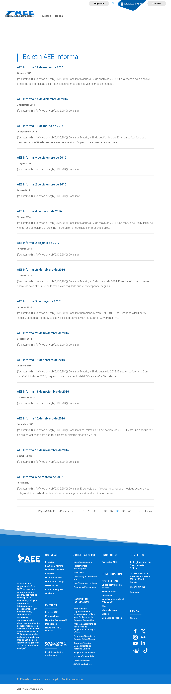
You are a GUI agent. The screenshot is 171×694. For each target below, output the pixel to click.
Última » (148, 511)
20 (89, 511)
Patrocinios (51, 624)
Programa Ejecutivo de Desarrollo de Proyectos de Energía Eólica (84, 628)
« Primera (64, 511)
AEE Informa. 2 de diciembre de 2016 (41, 184)
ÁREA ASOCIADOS (133, 4)
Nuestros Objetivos (54, 569)
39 (123, 511)
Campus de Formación (18, 16)
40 (129, 511)
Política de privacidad (29, 679)
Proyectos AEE (109, 562)
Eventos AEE (51, 612)
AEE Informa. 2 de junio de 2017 (38, 243)
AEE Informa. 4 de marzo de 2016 (39, 211)
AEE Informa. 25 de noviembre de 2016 (43, 333)
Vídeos (105, 614)
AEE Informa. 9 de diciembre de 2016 (41, 157)
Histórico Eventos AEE (56, 620)
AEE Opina (107, 595)
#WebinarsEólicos (82, 664)
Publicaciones (109, 591)
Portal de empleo (54, 589)
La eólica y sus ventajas (85, 583)
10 (82, 511)
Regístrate (99, 3)
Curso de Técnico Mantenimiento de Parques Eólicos (82, 646)
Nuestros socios (53, 577)
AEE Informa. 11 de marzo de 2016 (40, 126)
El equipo (49, 562)
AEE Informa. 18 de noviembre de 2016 (43, 391)
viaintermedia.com (33, 689)
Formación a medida (83, 656)
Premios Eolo (52, 616)
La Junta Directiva (54, 566)
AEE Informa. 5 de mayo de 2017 (38, 301)
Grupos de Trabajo (54, 581)
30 (95, 511)
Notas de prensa (110, 581)
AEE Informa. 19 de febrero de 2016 (41, 360)
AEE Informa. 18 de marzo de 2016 (40, 67)
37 (111, 511)
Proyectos (45, 16)
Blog (104, 606)
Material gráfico (109, 610)
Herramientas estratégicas (80, 567)
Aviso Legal (51, 679)
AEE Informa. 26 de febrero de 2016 (41, 269)
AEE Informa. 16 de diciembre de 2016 (42, 99)
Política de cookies (72, 679)
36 (105, 511)
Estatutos (49, 573)
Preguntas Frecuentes (84, 587)
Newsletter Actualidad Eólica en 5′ (113, 600)
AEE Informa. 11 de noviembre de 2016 (43, 450)
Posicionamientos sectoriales (54, 653)
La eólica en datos (82, 562)
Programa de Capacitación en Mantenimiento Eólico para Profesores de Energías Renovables (84, 614)
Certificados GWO (82, 660)
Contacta (156, 3)
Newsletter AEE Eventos (53, 629)
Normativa (78, 572)
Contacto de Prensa (112, 618)
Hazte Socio (51, 585)
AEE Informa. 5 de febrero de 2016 (40, 477)
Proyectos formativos (84, 652)
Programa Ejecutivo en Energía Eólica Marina (84, 637)
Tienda (59, 16)
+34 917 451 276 (137, 587)
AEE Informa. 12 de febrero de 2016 (41, 418)
